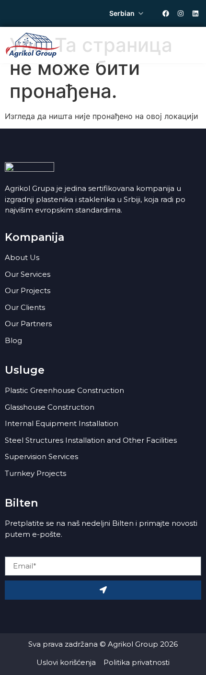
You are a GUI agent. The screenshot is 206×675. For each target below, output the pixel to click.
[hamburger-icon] (190, 45)
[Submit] (103, 590)
